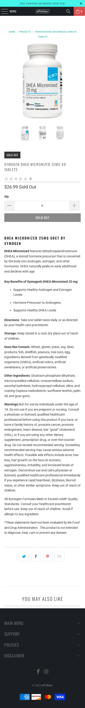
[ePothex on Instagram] (46, 672)
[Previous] (7, 81)
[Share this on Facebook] (36, 556)
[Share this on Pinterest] (48, 556)
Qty (6, 196)
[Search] (68, 11)
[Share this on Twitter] (24, 556)
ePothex (47, 685)
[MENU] (2, 11)
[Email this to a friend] (59, 556)
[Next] (77, 81)
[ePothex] (42, 11)
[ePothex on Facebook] (38, 672)
